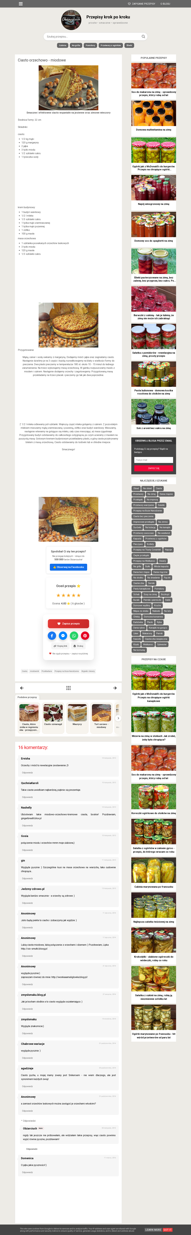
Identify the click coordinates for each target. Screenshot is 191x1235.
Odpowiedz (27, 772)
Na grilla (76, 45)
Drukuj (80, 646)
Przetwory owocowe (143, 533)
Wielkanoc (148, 644)
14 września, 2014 (109, 1019)
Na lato (167, 611)
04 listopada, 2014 (109, 1128)
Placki (150, 622)
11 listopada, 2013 (109, 860)
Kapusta (137, 538)
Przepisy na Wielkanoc (144, 561)
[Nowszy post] (21, 688)
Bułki (147, 566)
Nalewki (156, 611)
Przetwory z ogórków (111, 45)
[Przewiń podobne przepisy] (118, 718)
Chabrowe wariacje (32, 1043)
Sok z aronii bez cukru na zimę (154, 428)
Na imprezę (152, 499)
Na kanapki (165, 527)
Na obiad (147, 488)
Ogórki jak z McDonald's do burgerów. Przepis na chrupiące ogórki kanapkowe (153, 168)
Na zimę (152, 494)
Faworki (137, 639)
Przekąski (138, 499)
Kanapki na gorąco (158, 628)
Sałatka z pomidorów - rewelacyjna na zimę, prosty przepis (153, 354)
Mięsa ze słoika (140, 611)
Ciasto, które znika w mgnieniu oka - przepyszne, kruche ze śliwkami (28, 727)
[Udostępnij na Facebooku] (52, 635)
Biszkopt (165, 594)
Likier (135, 633)
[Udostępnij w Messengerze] (63, 635)
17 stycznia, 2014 (109, 937)
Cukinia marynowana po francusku (153, 886)
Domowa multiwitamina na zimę (153, 129)
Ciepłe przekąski (141, 555)
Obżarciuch (30, 1128)
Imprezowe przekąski (143, 522)
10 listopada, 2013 (109, 758)
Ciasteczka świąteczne (156, 639)
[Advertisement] (68, 182)
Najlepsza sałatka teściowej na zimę (153, 921)
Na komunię (139, 650)
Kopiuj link (62, 646)
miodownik (34, 671)
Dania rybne (139, 628)
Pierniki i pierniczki (152, 600)
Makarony (147, 633)
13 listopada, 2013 (109, 888)
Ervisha (25, 758)
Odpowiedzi (29, 1120)
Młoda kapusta (161, 566)
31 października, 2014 (107, 1096)
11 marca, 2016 (110, 1158)
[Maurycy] (77, 712)
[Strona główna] (68, 688)
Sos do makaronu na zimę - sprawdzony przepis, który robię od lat (153, 94)
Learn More (153, 1229)
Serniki (151, 583)
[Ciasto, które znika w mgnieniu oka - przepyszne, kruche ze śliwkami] (28, 712)
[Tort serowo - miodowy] (101, 712)
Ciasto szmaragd (53, 724)
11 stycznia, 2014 (109, 913)
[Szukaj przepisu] (143, 36)
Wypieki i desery (88, 671)
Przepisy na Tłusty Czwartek (147, 549)
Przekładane (47, 671)
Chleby (136, 616)
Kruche (157, 605)
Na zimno (163, 522)
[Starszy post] (115, 688)
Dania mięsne (166, 494)
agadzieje (27, 1068)
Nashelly (26, 807)
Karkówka (138, 622)
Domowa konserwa (153, 616)
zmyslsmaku (29, 1019)
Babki (168, 600)
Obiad (136, 488)
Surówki (137, 527)
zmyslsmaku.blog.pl (33, 994)
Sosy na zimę (150, 594)
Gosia (24, 836)
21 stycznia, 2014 (109, 966)
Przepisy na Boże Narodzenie (67, 671)
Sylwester (162, 644)
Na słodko (138, 577)
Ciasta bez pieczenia (143, 516)
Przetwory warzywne (143, 505)
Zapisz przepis (71, 623)
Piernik (159, 633)
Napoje (168, 549)
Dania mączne (160, 572)
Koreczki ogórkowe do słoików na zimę (153, 813)
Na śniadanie (153, 577)
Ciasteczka (138, 583)
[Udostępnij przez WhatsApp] (74, 635)
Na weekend (164, 533)
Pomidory (90, 45)
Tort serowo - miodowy (101, 726)
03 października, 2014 (107, 1068)
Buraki (136, 600)
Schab (136, 594)
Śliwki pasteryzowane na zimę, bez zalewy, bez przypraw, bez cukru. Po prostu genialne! (153, 279)
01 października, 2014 (107, 1043)
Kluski (136, 644)
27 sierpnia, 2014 (109, 994)
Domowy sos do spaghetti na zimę (153, 240)
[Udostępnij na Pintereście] (85, 635)
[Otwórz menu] (20, 3)
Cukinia (62, 45)
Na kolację (150, 527)
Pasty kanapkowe (141, 589)
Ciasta (24, 671)
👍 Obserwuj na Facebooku (68, 567)
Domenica (27, 1158)
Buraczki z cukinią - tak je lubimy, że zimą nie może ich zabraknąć (154, 317)
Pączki (167, 577)
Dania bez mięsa (141, 572)
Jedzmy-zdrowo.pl (32, 888)
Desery (162, 561)
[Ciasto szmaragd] (53, 712)
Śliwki (129, 45)
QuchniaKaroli (29, 783)
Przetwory (138, 494)
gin (23, 860)
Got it (168, 1229)
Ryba (159, 622)
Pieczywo (138, 544)
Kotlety (150, 544)
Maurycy (77, 724)
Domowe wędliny (141, 605)
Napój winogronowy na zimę (153, 204)
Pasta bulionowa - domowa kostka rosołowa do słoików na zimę (153, 392)
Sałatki (161, 505)
